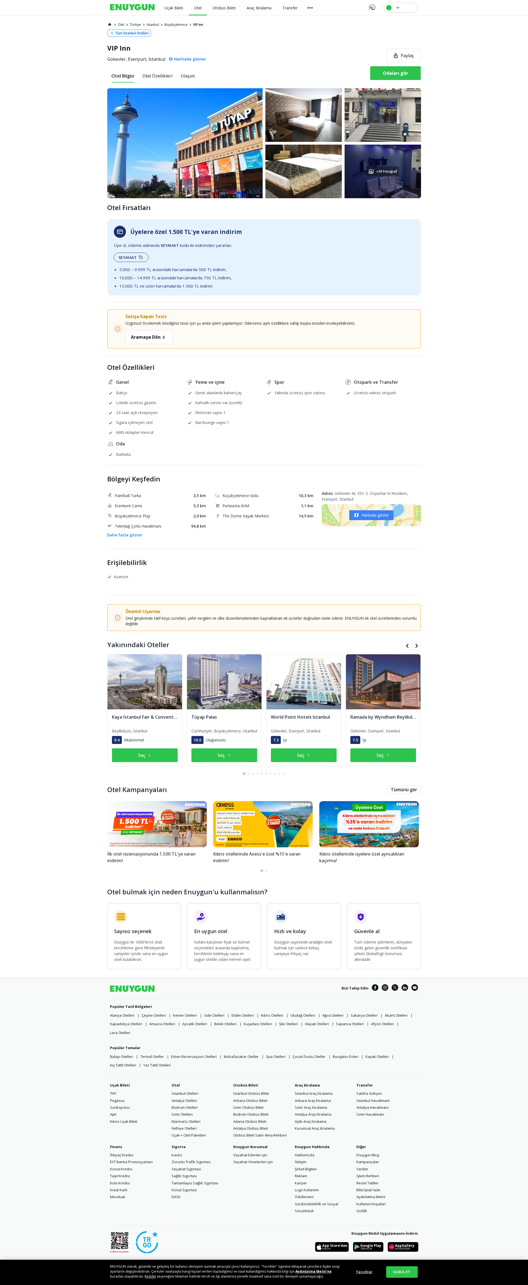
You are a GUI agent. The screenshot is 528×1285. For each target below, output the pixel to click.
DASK (176, 1196)
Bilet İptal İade (368, 1189)
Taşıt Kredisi (120, 1175)
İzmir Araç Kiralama (311, 1107)
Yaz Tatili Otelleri (157, 1065)
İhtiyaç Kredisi (121, 1154)
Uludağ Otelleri (302, 1015)
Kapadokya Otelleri (126, 1023)
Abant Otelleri (396, 1015)
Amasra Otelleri (162, 1023)
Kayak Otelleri (377, 1056)
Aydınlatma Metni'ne (313, 1271)
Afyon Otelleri (382, 1023)
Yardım (362, 1169)
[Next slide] (416, 645)
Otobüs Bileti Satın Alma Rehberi (260, 1135)
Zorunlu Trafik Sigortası (191, 1161)
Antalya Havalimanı (372, 1107)
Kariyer (301, 1183)
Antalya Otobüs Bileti (250, 1128)
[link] (109, 24)
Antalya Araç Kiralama (313, 1114)
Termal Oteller (152, 1056)
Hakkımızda (304, 1154)
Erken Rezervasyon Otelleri (194, 1056)
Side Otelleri (214, 1015)
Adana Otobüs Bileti (249, 1121)
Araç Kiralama (307, 1085)
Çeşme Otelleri (154, 1015)
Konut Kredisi (121, 1169)
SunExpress (120, 1107)
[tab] (122, 76)
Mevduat (117, 1196)
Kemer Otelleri (185, 1015)
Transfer (364, 1085)
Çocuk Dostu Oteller (309, 1056)
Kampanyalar (367, 1161)
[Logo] (132, 7)
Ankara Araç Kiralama (313, 1100)
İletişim (300, 1161)
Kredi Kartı (118, 1189)
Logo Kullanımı (307, 1189)
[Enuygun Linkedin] (405, 988)
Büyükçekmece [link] (176, 24)
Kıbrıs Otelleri (272, 1015)
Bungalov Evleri (345, 1056)
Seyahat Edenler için (250, 1154)
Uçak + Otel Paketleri (189, 1135)
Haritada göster (375, 515)
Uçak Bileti (120, 1085)
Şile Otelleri (288, 1023)
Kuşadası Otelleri (258, 1023)
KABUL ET (401, 1271)
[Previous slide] (407, 645)
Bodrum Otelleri (185, 1107)
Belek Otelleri (225, 1023)
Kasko (177, 1154)
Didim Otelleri (243, 1015)
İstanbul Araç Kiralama (313, 1093)
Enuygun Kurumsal (250, 1146)
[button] (264, 143)
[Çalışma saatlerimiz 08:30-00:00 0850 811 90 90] (371, 5)
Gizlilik (361, 1210)
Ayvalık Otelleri (194, 1023)
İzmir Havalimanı (370, 1114)
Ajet (113, 1114)
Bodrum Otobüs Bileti (250, 1114)
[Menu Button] (310, 7)
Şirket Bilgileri (306, 1169)
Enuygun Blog (367, 1154)
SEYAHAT (128, 257)
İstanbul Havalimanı (373, 1100)
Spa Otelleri (275, 1056)
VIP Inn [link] (198, 24)
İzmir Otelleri (182, 1114)
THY (113, 1093)
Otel (176, 1085)
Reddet (150, 1276)
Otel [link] (121, 24)
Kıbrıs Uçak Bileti (123, 1121)
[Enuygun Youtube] (414, 988)
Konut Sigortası (184, 1189)
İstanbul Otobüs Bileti (251, 1093)
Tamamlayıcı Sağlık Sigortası (195, 1183)
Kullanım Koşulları (371, 1203)
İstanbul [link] (153, 24)
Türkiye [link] (135, 24)
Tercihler (364, 1271)
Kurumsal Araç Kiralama (315, 1128)
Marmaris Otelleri (186, 1121)
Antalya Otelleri (184, 1100)
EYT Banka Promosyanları (131, 1161)
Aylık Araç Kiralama (310, 1121)
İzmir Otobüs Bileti (248, 1107)
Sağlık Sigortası (184, 1175)
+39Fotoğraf (386, 171)
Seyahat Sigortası (186, 1169)
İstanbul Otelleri (185, 1093)
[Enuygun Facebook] (375, 988)
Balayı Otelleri (121, 1056)
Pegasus (117, 1100)
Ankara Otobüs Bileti (250, 1100)
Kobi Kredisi (120, 1183)
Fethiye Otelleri (184, 1128)
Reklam (301, 1175)
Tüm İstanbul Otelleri (131, 33)
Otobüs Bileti (245, 1085)
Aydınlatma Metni (370, 1196)
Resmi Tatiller (367, 1183)
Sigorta (179, 1146)
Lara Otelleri (120, 1032)
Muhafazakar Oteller (241, 1056)
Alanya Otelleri (122, 1015)
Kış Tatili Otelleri (123, 1065)
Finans (116, 1146)
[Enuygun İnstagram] (385, 988)
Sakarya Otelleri (364, 1015)
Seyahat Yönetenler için (253, 1161)
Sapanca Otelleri (350, 1023)
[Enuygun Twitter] (395, 988)
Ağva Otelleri (332, 1015)
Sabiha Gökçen (369, 1093)
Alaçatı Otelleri (317, 1023)
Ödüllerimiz (304, 1196)
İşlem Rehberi (367, 1175)
